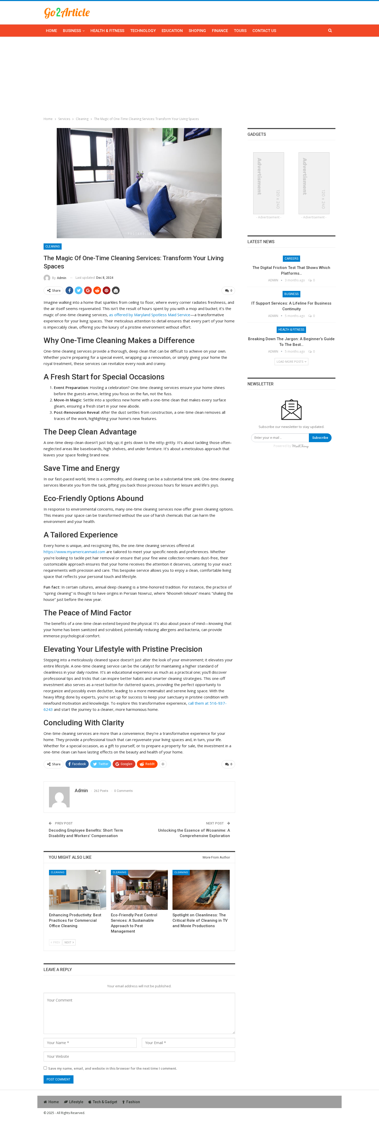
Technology (143, 30)
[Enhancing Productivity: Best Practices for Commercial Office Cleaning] (77, 890)
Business (72, 30)
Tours (240, 30)
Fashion (133, 1102)
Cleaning (52, 246)
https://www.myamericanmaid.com (74, 551)
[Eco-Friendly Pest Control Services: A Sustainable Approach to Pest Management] (139, 890)
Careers (291, 258)
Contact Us (264, 30)
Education (172, 30)
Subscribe (320, 438)
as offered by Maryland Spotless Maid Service (149, 314)
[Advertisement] (189, 75)
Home (51, 30)
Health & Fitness (107, 30)
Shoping (197, 30)
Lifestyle (76, 1102)
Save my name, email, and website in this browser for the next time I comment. (112, 1068)
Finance (220, 30)
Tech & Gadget (105, 1102)
